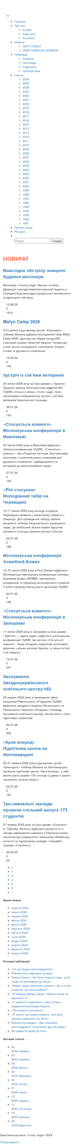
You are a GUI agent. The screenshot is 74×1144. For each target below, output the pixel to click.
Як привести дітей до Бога (28, 1031)
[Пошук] (16, 235)
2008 (26, 153)
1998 (26, 194)
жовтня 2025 (19, 945)
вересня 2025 (20, 949)
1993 (26, 215)
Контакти (29, 38)
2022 (26, 95)
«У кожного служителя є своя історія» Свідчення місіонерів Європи (36, 1004)
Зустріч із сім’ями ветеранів (33, 375)
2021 (26, 100)
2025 (26, 83)
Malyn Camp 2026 (21, 321)
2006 (26, 161)
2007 (26, 157)
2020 (26, 104)
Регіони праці (23, 227)
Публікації (21, 54)
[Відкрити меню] (7, 15)
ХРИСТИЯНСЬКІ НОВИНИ (40, 50)
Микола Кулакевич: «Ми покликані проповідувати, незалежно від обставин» (38, 1024)
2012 (26, 137)
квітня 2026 (19, 920)
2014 (26, 128)
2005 (26, 165)
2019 (26, 108)
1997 (26, 198)
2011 (26, 141)
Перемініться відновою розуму (31, 973)
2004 (26, 170)
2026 (26, 79)
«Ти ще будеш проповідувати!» (32, 969)
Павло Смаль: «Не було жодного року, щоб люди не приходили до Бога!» (40, 979)
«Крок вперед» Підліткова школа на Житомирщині (25, 748)
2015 (26, 124)
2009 (26, 149)
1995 (26, 207)
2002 (26, 178)
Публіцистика (31, 71)
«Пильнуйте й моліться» (27, 1010)
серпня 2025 (19, 953)
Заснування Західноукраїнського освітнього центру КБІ (27, 682)
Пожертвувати (9, 1142)
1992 (26, 219)
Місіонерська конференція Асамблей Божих (32, 558)
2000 (26, 186)
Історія (27, 30)
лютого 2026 (19, 932)
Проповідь (29, 63)
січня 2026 (18, 937)
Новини (19, 42)
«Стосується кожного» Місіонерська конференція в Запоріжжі (34, 616)
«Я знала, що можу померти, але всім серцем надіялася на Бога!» (36, 1016)
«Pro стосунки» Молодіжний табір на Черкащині (25, 495)
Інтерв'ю (28, 58)
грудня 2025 (19, 941)
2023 (26, 91)
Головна (19, 21)
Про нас (19, 25)
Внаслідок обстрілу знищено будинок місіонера (34, 273)
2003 (26, 174)
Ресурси (19, 231)
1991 (26, 223)
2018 (26, 112)
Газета (18, 75)
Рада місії (29, 34)
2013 (26, 133)
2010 (26, 145)
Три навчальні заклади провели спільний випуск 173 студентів (35, 809)
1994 (26, 211)
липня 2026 (19, 912)
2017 (26, 116)
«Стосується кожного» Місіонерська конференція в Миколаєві (34, 430)
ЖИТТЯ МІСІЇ (32, 46)
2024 (26, 87)
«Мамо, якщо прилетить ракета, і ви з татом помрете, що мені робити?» (41, 987)
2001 (26, 182)
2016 (26, 120)
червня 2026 (19, 916)
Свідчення (29, 67)
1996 (26, 203)
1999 (26, 190)
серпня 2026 (19, 908)
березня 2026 (20, 928)
